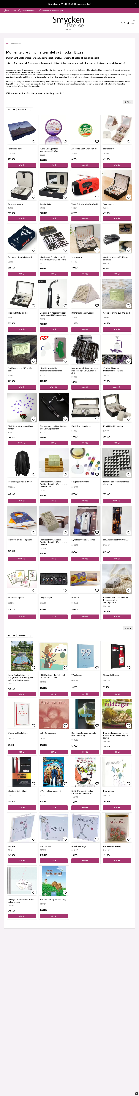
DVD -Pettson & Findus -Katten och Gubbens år (82, 792)
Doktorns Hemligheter (18, 733)
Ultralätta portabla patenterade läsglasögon (51, 369)
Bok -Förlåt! (45, 846)
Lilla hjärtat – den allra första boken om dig (21, 900)
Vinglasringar (46, 597)
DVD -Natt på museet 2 (50, 791)
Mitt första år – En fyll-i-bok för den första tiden (52, 676)
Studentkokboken (111, 675)
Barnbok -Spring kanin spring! (53, 899)
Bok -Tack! (12, 846)
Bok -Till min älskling (112, 846)
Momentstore (15, 43)
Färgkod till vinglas (80, 481)
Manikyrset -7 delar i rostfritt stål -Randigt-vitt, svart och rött (84, 370)
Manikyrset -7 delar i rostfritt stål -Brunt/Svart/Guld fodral (53, 258)
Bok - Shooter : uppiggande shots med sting (83, 734)
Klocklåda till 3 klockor (113, 426)
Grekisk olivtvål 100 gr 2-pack (116, 313)
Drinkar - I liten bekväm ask (20, 257)
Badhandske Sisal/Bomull (82, 313)
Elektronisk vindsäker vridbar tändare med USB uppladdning (53, 314)
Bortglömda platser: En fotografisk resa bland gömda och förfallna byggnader (21, 677)
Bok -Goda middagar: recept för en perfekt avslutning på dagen (115, 735)
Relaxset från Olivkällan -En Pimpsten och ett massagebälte (115, 600)
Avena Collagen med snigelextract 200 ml (49, 149)
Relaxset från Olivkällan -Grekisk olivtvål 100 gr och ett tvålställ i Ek (53, 484)
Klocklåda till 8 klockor (18, 313)
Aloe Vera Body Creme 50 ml (84, 148)
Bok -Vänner (108, 791)
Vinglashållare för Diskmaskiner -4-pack (113, 369)
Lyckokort (75, 597)
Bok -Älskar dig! (78, 846)
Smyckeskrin (108, 148)
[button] (123, 23)
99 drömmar (76, 675)
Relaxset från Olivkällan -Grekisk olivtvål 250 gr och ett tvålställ (53, 542)
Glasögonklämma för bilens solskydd (115, 258)
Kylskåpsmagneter (16, 597)
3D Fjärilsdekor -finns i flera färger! (20, 427)
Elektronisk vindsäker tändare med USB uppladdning (53, 427)
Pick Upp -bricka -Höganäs (20, 539)
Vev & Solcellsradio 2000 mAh (84, 204)
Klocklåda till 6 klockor (81, 426)
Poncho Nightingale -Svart (20, 481)
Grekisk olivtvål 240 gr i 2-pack (20, 369)
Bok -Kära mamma (48, 733)
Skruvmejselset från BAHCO (116, 539)
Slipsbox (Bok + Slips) (17, 791)
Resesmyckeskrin (15, 204)
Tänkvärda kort (15, 148)
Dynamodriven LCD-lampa (83, 539)
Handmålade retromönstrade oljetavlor (116, 482)
